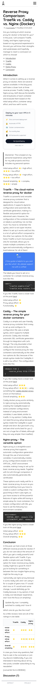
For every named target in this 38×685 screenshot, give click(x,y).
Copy (30, 284)
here (15, 296)
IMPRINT (10, 683)
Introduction (11, 58)
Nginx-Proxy (11, 67)
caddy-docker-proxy (24, 391)
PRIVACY (27, 683)
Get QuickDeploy (19, 141)
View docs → (19, 145)
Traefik (8, 61)
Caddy (8, 64)
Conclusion (10, 69)
